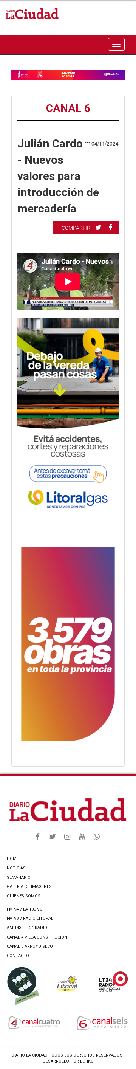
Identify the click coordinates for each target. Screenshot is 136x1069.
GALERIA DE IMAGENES (29, 886)
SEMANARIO (19, 877)
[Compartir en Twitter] (99, 227)
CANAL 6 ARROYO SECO (30, 946)
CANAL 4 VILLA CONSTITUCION (37, 937)
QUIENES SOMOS (23, 896)
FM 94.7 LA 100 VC (24, 909)
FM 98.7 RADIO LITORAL (30, 918)
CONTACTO (18, 955)
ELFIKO (87, 1061)
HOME (13, 858)
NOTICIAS (16, 868)
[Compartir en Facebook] (111, 227)
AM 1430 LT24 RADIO (27, 927)
